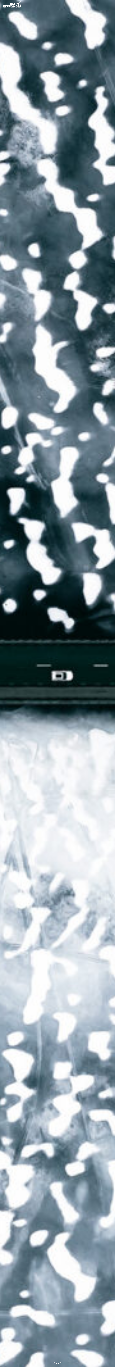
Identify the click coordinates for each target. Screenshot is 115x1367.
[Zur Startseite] (12, 4)
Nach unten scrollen (57, 1363)
